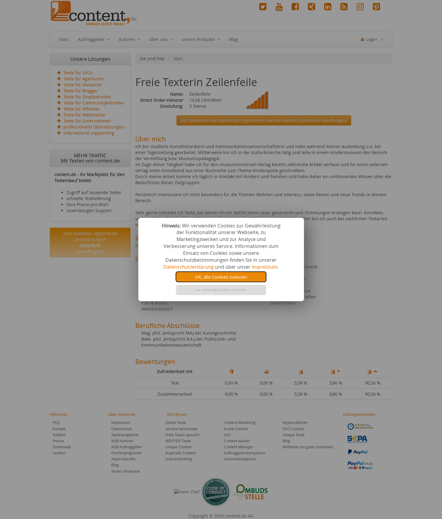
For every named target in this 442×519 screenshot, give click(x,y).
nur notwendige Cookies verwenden (221, 290)
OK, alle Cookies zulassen (221, 277)
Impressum (265, 267)
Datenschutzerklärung (188, 267)
